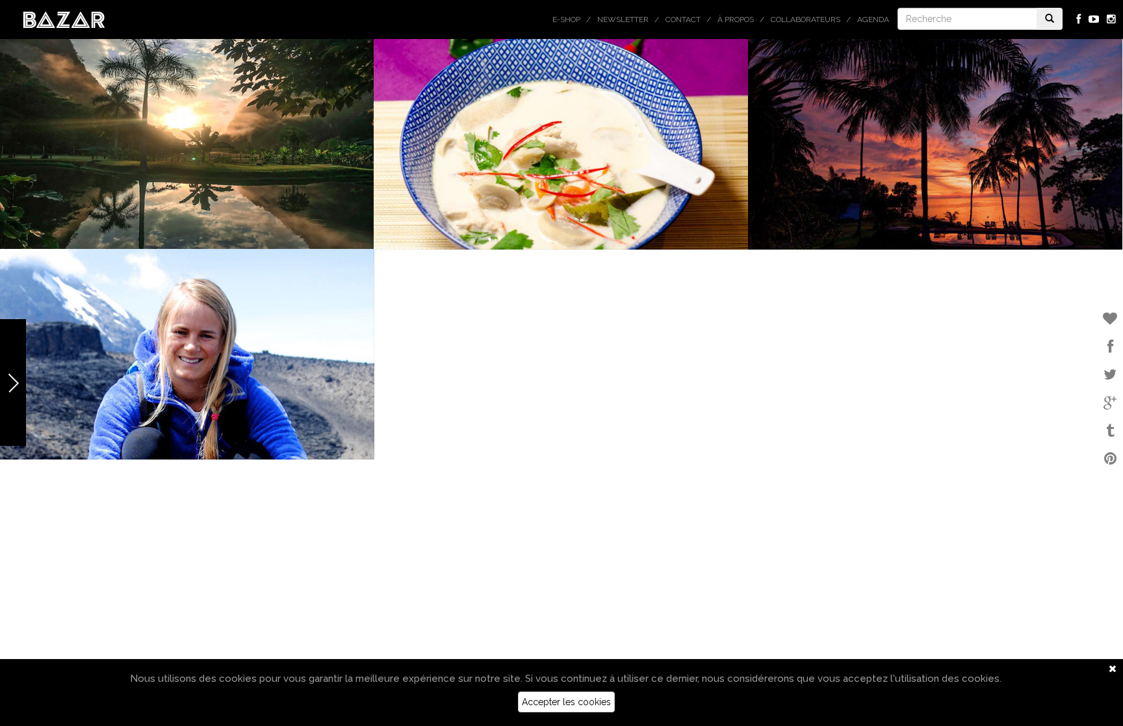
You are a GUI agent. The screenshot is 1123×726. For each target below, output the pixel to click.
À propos (735, 19)
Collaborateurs (805, 19)
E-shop (566, 19)
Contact (683, 19)
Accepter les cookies (566, 702)
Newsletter (623, 19)
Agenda (873, 19)
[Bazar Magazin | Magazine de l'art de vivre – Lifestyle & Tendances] (64, 19)
